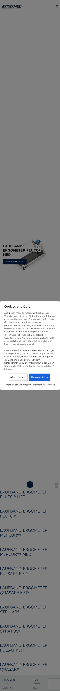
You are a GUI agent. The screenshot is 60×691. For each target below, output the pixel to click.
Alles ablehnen (18, 377)
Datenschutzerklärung (44, 384)
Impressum (25, 384)
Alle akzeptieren (39, 377)
